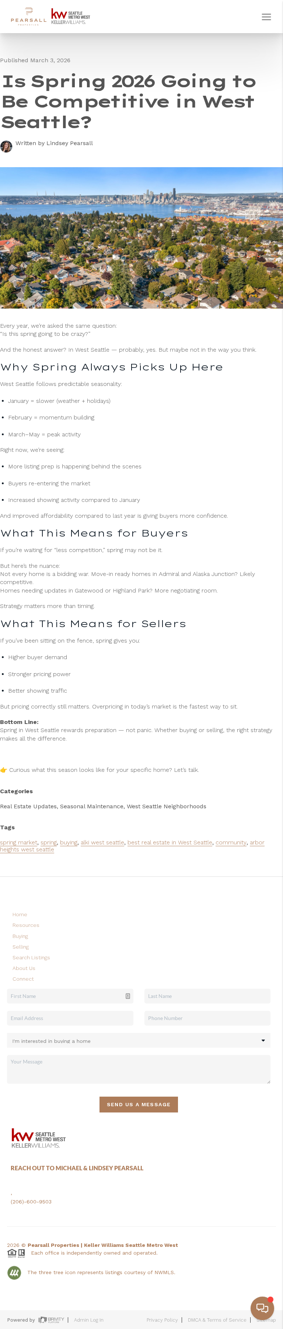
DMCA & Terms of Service (217, 1320)
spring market (18, 842)
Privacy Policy (162, 1320)
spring (49, 842)
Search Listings (31, 957)
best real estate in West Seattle (169, 842)
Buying (20, 936)
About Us (24, 968)
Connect (23, 979)
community (231, 842)
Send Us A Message (139, 1104)
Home (20, 914)
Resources (26, 925)
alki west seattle (102, 842)
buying (68, 842)
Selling (21, 947)
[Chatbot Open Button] (262, 1308)
